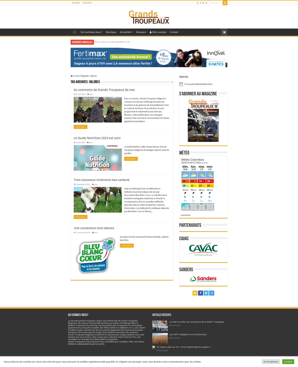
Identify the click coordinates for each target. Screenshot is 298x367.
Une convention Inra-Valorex (94, 228)
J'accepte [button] (288, 361)
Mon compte (159, 32)
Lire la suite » (81, 127)
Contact (174, 32)
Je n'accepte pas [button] (271, 361)
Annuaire (141, 32)
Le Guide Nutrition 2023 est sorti (97, 138)
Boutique (76, 3)
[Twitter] (203, 3)
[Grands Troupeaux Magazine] (149, 16)
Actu (91, 94)
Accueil (75, 32)
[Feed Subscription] (172, 82)
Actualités (125, 32)
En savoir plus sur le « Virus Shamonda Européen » (184, 347)
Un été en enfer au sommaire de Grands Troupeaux (196, 321)
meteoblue (185, 215)
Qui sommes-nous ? (91, 32)
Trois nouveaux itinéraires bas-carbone (102, 180)
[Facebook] (200, 3)
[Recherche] (225, 2)
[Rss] (197, 3)
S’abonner (87, 3)
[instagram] (206, 3)
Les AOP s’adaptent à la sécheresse (188, 334)
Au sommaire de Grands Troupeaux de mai (104, 90)
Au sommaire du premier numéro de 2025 (112, 42)
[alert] (203, 84)
